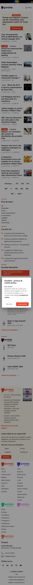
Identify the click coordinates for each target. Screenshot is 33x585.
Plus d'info (9, 304)
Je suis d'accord (22, 304)
